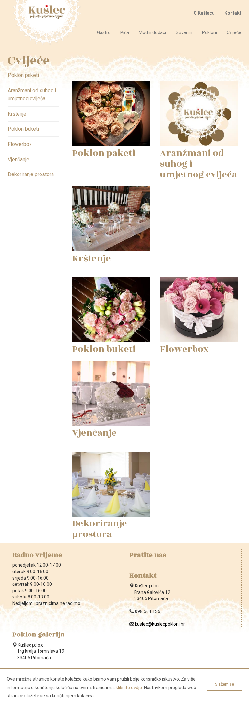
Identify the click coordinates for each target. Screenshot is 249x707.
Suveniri (184, 32)
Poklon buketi (23, 129)
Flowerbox (20, 144)
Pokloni (209, 32)
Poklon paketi (23, 75)
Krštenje (17, 114)
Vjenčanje (18, 159)
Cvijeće (234, 32)
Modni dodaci (152, 32)
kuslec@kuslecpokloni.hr (160, 624)
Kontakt (232, 13)
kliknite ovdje (129, 687)
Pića (124, 32)
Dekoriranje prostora (31, 174)
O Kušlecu (204, 13)
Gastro (104, 32)
